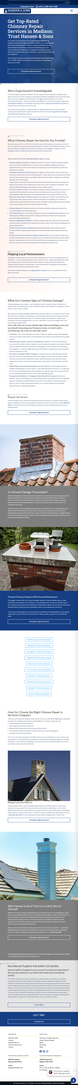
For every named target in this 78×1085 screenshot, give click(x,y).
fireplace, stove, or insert (17, 151)
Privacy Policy (47, 1083)
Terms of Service (58, 1083)
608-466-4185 (17, 815)
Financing (42, 1045)
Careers (10, 1047)
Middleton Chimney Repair (39, 645)
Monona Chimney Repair (39, 663)
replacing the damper (15, 103)
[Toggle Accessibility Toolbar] (73, 1080)
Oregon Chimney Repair (39, 688)
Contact (11, 1040)
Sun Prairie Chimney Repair (39, 670)
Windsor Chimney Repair (39, 676)
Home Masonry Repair (46, 1040)
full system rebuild (52, 103)
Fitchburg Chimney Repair (39, 639)
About (41, 1042)
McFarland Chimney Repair (39, 682)
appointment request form (41, 270)
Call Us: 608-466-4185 (47, 6)
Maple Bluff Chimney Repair (39, 657)
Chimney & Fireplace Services (49, 1038)
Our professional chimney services (20, 954)
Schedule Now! (27, 6)
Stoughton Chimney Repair (39, 651)
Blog (41, 1047)
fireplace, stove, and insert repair (58, 954)
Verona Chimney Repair (39, 694)
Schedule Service (13, 1042)
